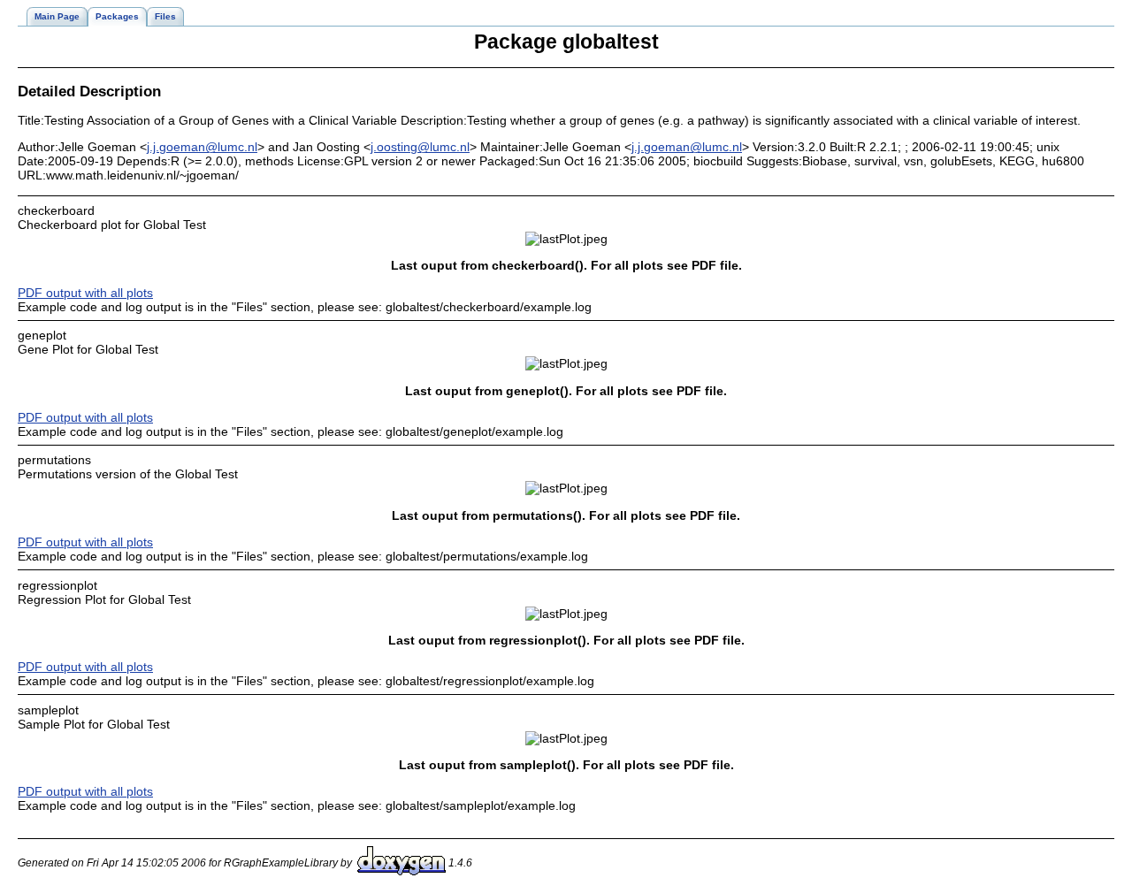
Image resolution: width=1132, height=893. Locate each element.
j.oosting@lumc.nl (420, 147)
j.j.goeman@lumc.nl (202, 147)
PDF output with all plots (85, 293)
